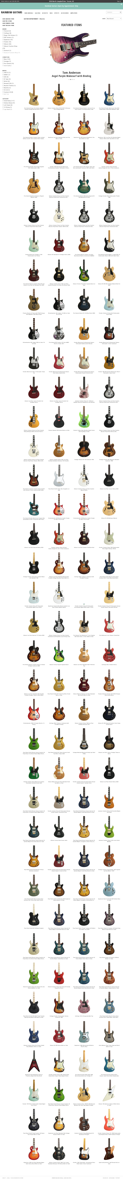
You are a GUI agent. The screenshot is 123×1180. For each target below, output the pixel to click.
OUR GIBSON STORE (8, 19)
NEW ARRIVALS (29, 13)
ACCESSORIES (65, 13)
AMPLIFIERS (73, 13)
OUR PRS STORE (7, 21)
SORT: (104, 18)
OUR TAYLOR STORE (8, 25)
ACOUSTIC (45, 13)
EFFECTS (56, 13)
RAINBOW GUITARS (11, 12)
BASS (51, 13)
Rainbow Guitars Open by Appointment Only (61, 6)
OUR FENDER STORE (8, 23)
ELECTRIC (37, 13)
